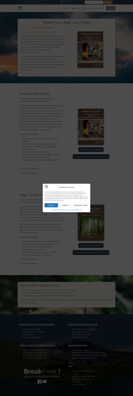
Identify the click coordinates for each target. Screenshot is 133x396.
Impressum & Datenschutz (59, 209)
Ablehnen (65, 205)
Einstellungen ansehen (80, 205)
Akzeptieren (51, 205)
